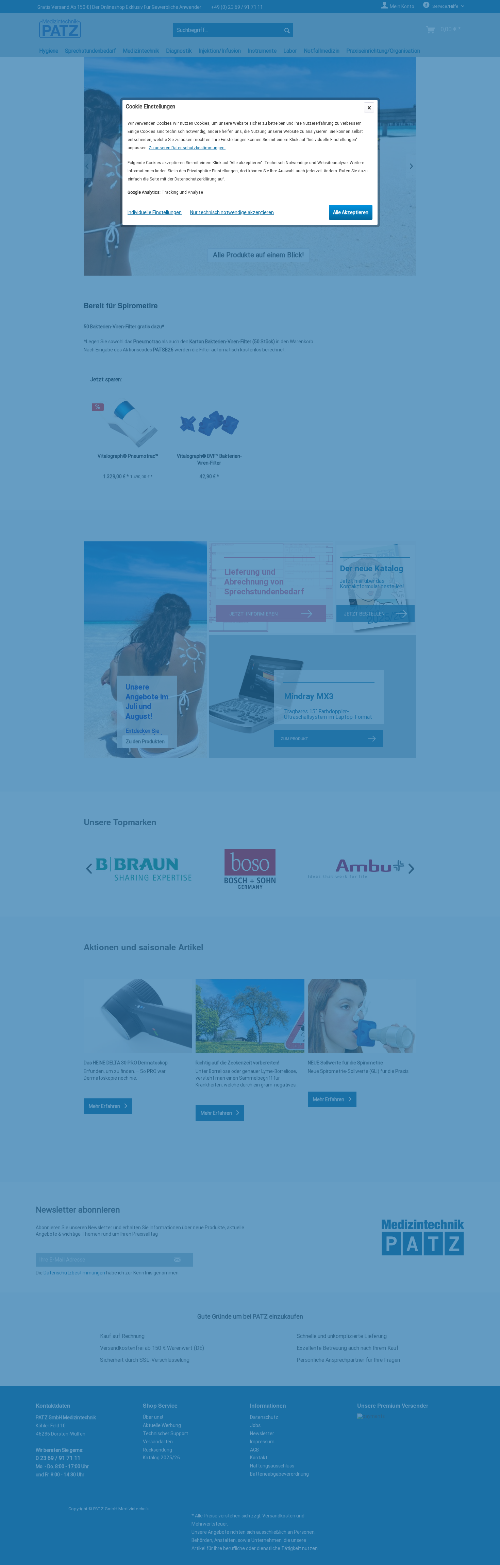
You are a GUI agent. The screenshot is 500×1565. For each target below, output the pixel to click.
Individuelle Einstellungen (155, 212)
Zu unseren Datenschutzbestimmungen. (187, 147)
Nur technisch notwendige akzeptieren (232, 212)
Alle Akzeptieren (350, 212)
